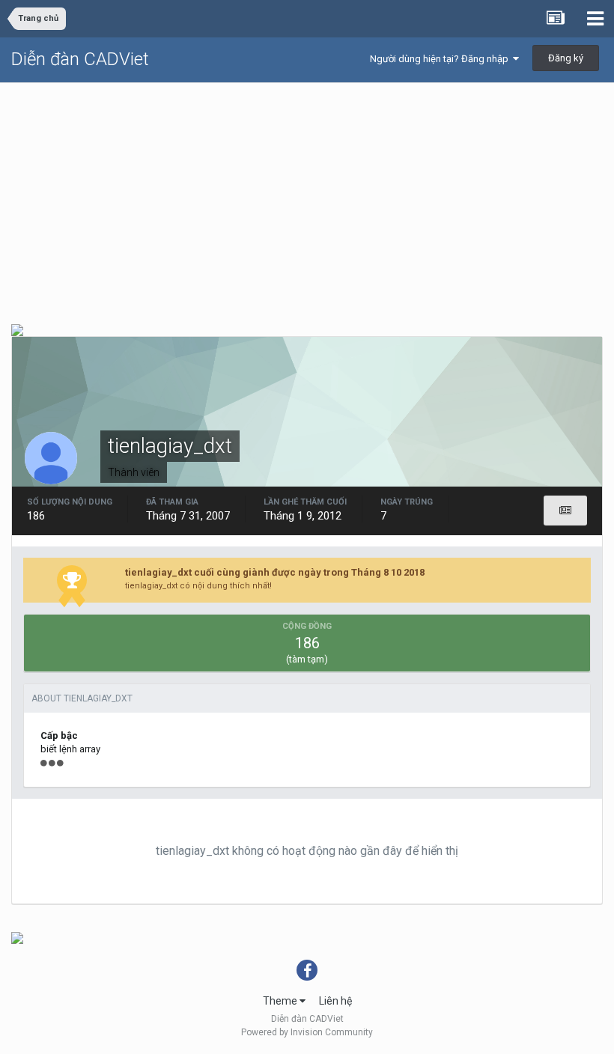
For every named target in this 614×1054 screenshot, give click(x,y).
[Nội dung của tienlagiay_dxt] (565, 511)
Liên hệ (335, 1001)
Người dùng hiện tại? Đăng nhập (441, 58)
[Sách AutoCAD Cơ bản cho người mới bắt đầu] (17, 329)
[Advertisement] (307, 195)
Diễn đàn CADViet (80, 59)
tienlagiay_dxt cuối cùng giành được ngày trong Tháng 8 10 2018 (275, 572)
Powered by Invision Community (307, 1032)
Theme (281, 1001)
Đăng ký (565, 58)
